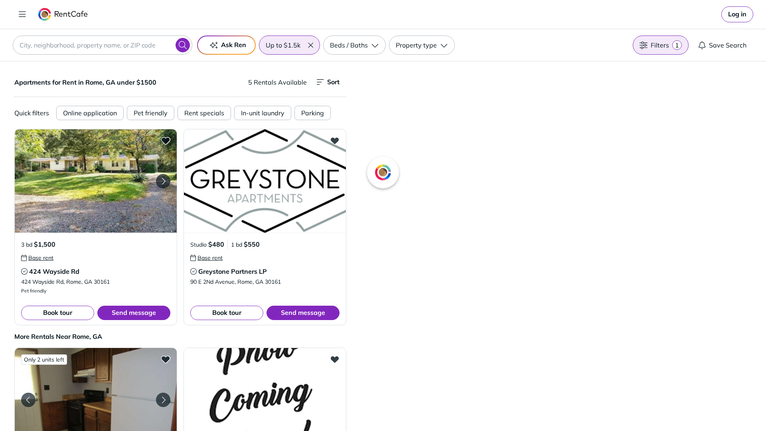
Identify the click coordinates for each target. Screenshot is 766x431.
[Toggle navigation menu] (22, 14)
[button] (310, 45)
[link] (737, 14)
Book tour (57, 312)
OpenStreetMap (597, 407)
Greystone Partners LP (232, 271)
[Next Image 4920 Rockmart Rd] (163, 400)
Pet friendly (151, 113)
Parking (312, 113)
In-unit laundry (262, 113)
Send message (134, 312)
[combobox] (102, 45)
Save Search (727, 45)
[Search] (183, 45)
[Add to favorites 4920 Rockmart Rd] (165, 359)
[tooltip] (37, 258)
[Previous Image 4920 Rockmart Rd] (28, 400)
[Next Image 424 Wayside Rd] (163, 181)
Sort (333, 82)
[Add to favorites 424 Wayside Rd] (165, 140)
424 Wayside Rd (54, 271)
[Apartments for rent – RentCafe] (63, 14)
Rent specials (204, 113)
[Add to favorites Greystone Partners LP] (335, 140)
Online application (90, 113)
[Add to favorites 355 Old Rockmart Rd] (335, 359)
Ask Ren (233, 45)
